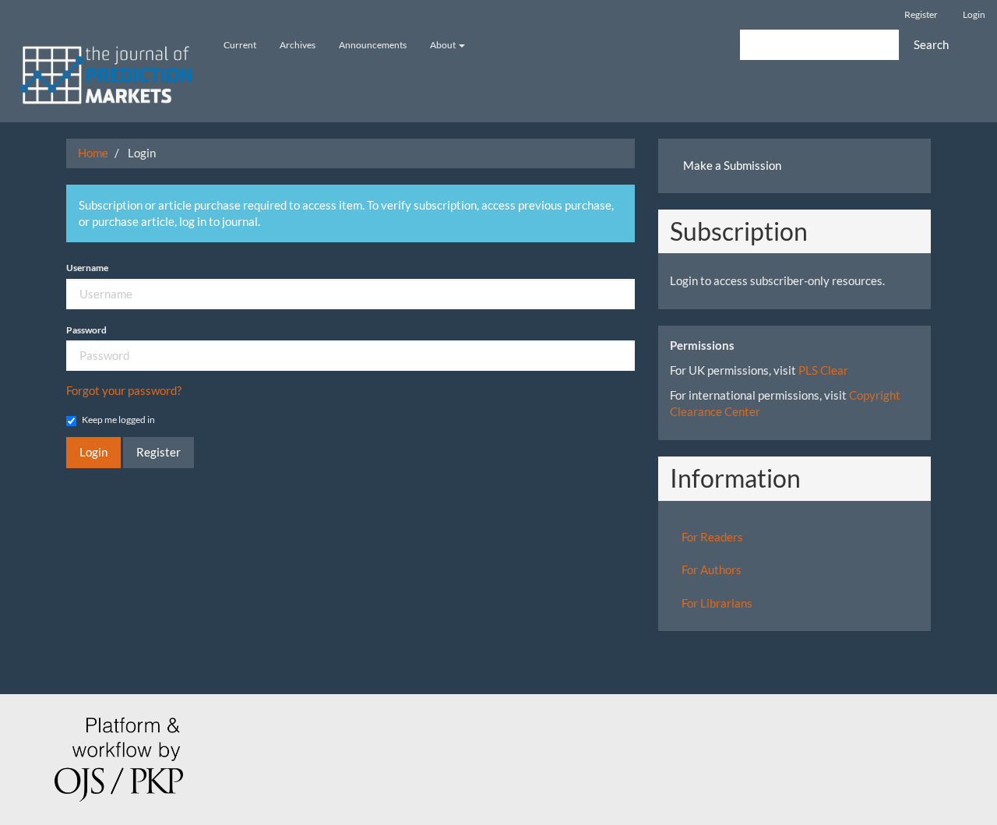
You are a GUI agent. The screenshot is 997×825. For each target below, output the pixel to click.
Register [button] (158, 452)
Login (974, 14)
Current (240, 45)
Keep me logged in (118, 419)
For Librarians (717, 603)
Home (93, 153)
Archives (297, 45)
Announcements (373, 45)
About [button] (443, 45)
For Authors (712, 569)
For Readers (712, 537)
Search (931, 44)
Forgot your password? (123, 390)
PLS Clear (823, 370)
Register (921, 14)
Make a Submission (732, 165)
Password (86, 330)
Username (87, 267)
